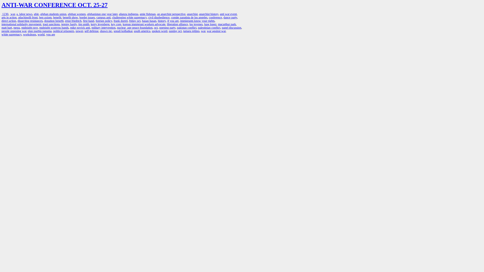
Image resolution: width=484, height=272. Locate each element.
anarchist (192, 14)
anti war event (228, 14)
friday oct (134, 20)
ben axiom (45, 17)
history (162, 20)
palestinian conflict (209, 27)
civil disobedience (159, 17)
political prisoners (63, 31)
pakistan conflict (186, 27)
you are (50, 34)
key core (116, 24)
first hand (88, 20)
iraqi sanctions (51, 24)
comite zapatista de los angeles (189, 17)
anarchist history (208, 14)
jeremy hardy (69, 24)
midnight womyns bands (54, 27)
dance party (230, 17)
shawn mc (106, 31)
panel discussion (231, 27)
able (36, 14)
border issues (87, 17)
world (41, 34)
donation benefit (54, 20)
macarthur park (227, 24)
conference (215, 17)
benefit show (70, 17)
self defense (92, 31)
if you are (173, 20)
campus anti (103, 17)
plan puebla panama (40, 31)
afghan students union (53, 14)
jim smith (83, 24)
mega (16, 27)
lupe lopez (210, 24)
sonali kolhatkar (123, 31)
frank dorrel (121, 20)
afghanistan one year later (102, 14)
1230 (5, 14)
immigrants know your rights (197, 20)
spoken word (159, 31)
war (12, 14)
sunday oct (175, 31)
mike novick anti (80, 27)
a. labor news (24, 14)
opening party (167, 27)
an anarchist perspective (171, 14)
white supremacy (12, 34)
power (79, 31)
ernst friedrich (73, 20)
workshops (29, 34)
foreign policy (104, 20)
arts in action (9, 17)
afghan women (77, 14)
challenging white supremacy (129, 17)
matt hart (7, 27)
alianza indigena (128, 14)
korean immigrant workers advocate (144, 24)
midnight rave (29, 27)
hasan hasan (149, 20)
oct (156, 27)
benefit (57, 17)
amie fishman (148, 14)
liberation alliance (177, 24)
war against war (216, 31)
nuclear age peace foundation (135, 27)
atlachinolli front (28, 17)
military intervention (104, 27)
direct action (9, 20)
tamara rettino (191, 31)
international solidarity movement (21, 24)
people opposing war (14, 31)
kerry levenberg (100, 24)
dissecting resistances (30, 20)
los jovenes (196, 24)
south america (142, 31)
